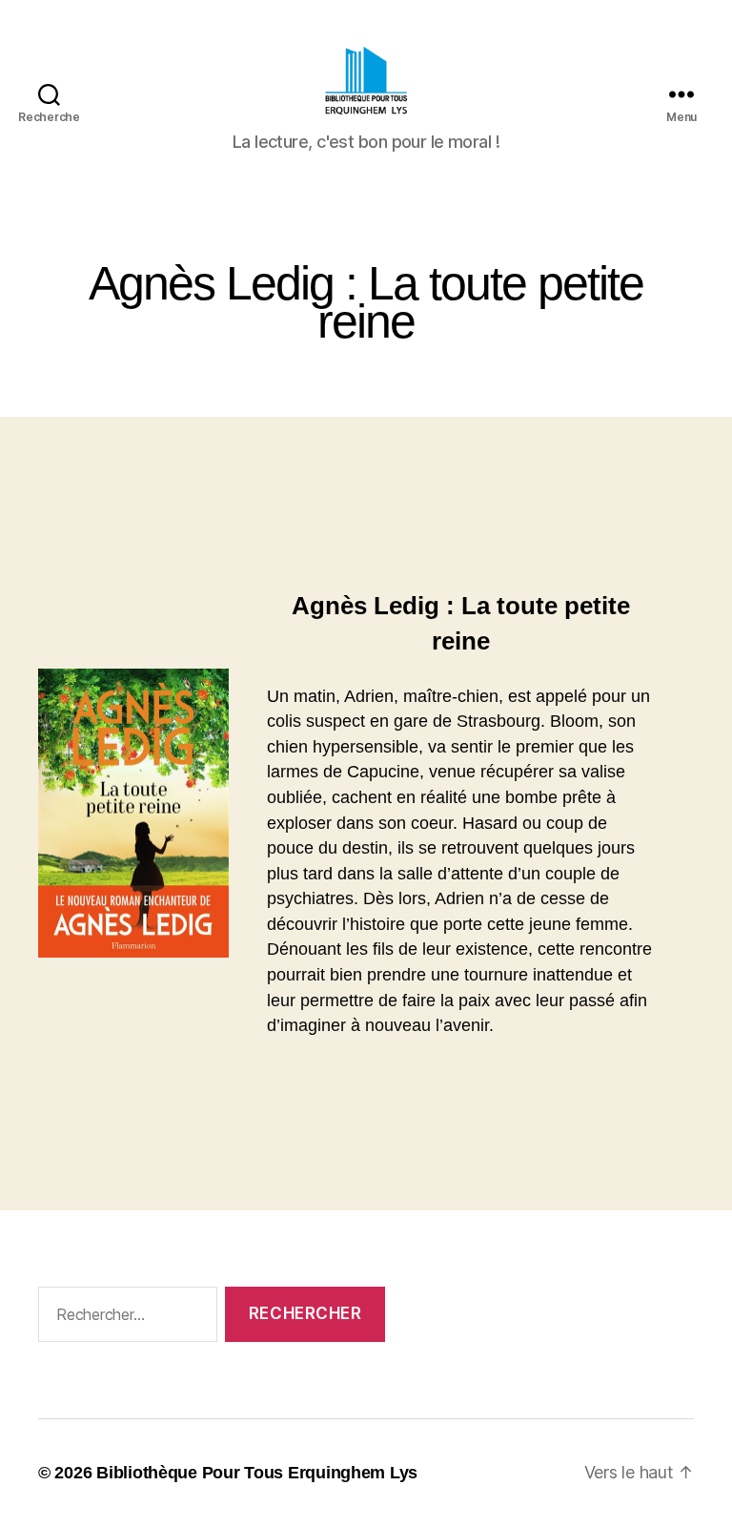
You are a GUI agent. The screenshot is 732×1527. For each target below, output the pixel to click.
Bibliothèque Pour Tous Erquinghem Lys (256, 1472)
